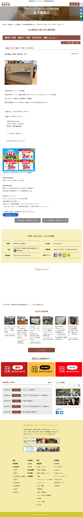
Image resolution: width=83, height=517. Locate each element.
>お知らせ (56, 470)
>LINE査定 (57, 485)
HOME (4, 24)
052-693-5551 (27, 255)
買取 (14, 460)
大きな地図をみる (38, 304)
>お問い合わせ (58, 479)
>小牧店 (15, 470)
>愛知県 (30, 463)
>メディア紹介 (58, 466)
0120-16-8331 (17, 255)
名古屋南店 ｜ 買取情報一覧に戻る (28, 220)
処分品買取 (31, 470)
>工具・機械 (40, 485)
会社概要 (56, 460)
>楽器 (38, 476)
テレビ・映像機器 (66, 42)
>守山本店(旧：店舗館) (19, 476)
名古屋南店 (18, 24)
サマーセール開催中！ (29, 390)
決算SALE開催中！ (28, 401)
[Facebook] (81, 10)
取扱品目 (39, 463)
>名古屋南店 (16, 485)
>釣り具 (39, 504)
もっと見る (42, 350)
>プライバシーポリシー (60, 476)
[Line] (81, 16)
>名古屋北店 (16, 482)
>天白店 (15, 479)
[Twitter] (81, 13)
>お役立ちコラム (58, 473)
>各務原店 (15, 492)
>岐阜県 (30, 466)
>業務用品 (39, 489)
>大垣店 (15, 489)
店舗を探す (10, 24)
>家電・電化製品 (41, 470)
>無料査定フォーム (59, 482)
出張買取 (30, 460)
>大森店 (15, 473)
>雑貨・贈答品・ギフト (43, 473)
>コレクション (41, 482)
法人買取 (30, 473)
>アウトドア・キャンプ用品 (44, 479)
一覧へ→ (49, 382)
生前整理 (30, 476)
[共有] (81, 19)
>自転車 (39, 498)
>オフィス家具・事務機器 (44, 495)
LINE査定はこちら (10, 215)
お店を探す (16, 467)
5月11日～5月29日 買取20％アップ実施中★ (36, 406)
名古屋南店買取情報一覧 (28, 24)
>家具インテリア (41, 466)
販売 (38, 460)
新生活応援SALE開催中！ (30, 412)
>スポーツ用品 (41, 501)
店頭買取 (15, 463)
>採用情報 (56, 463)
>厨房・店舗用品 (41, 492)
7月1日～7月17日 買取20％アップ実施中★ (35, 395)
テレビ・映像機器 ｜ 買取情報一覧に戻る (55, 220)
